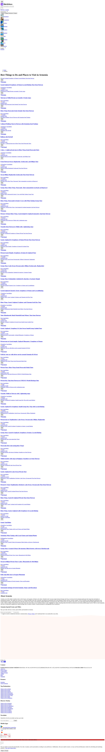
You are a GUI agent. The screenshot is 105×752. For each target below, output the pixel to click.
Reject (2, 750)
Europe (15, 13)
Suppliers (3, 682)
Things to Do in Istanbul (6, 703)
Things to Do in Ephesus (6, 712)
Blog (2, 675)
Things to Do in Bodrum (6, 707)
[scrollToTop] (2, 743)
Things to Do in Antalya (6, 704)
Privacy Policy (4, 670)
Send (15, 720)
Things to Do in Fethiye (6, 710)
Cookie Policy (4, 671)
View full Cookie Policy (10, 748)
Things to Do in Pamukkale (7, 708)
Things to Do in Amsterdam (7, 694)
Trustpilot (3, 676)
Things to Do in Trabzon (6, 711)
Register (2, 49)
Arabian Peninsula (9, 13)
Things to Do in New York (7, 695)
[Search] (2, 8)
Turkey (2, 13)
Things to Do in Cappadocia (7, 706)
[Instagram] (3, 662)
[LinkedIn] (5, 662)
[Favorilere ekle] (2, 80)
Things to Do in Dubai (6, 689)
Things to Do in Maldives (6, 698)
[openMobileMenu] (2, 2)
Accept (6, 750)
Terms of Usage (4, 672)
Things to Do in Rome (6, 691)
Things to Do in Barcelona (7, 692)
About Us (3, 669)
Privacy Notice (31, 613)
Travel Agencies (4, 683)
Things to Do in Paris (5, 690)
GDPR (2, 674)
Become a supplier (5, 9)
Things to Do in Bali (5, 696)
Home (4, 70)
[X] (1, 662)
